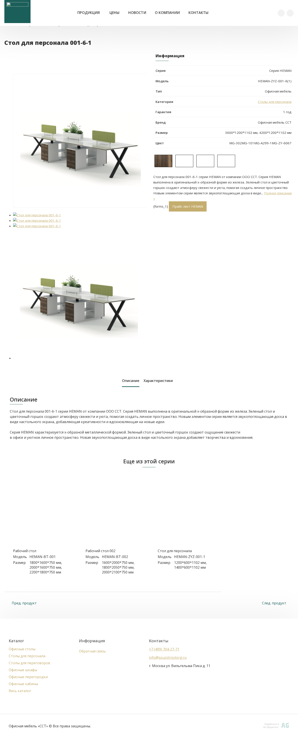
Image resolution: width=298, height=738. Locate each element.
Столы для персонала (274, 101)
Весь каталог (20, 690)
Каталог (16, 640)
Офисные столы (22, 649)
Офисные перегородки (28, 676)
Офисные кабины (23, 683)
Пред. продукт (24, 603)
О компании (167, 12)
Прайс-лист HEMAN (187, 206)
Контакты (198, 12)
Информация (92, 640)
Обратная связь (92, 651)
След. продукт (274, 603)
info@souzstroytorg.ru (168, 657)
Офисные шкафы (23, 669)
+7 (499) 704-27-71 (164, 649)
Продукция (88, 12)
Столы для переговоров (29, 663)
